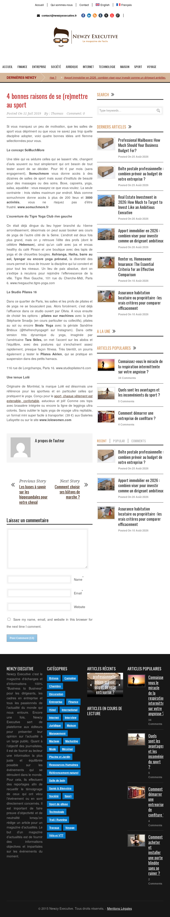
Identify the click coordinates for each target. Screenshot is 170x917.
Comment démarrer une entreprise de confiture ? (137, 415)
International (69, 710)
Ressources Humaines (63, 765)
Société (56, 66)
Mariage (54, 741)
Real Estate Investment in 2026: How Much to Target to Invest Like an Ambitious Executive (140, 204)
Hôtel (52, 710)
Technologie (107, 66)
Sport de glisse (58, 804)
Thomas (57, 113)
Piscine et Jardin (59, 757)
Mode (52, 749)
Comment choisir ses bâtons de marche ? (67, 492)
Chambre (55, 686)
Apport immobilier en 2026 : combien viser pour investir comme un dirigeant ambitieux (106, 77)
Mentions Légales (119, 908)
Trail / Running (58, 820)
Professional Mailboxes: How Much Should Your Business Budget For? (139, 145)
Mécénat (67, 749)
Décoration (56, 694)
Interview (70, 717)
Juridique (72, 66)
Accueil (39, 5)
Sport (138, 66)
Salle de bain (57, 780)
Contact (84, 5)
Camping (70, 678)
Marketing (71, 741)
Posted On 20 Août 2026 (133, 219)
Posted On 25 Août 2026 (133, 157)
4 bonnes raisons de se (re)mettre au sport (47, 100)
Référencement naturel (63, 773)
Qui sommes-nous (62, 5)
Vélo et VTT (56, 835)
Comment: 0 (76, 113)
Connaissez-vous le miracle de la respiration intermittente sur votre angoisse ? (140, 366)
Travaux (54, 828)
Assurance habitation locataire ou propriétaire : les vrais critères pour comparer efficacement (140, 300)
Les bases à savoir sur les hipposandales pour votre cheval (33, 494)
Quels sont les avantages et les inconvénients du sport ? (139, 392)
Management (57, 733)
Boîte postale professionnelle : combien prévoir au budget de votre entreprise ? (140, 174)
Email (78, 593)
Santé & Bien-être (60, 788)
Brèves (53, 678)
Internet (88, 66)
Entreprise (39, 66)
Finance (22, 66)
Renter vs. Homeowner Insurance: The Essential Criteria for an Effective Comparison (136, 266)
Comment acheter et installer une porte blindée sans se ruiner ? (155, 855)
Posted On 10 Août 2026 (133, 281)
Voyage (151, 66)
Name (78, 579)
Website (79, 607)
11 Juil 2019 (32, 113)
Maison (124, 66)
